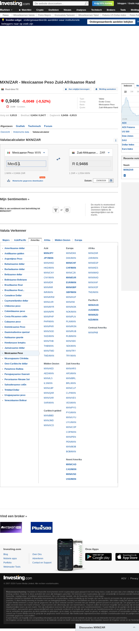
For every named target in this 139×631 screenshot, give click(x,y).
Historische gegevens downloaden (27, 181)
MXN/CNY (49, 272)
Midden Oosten (62, 240)
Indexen (128, 85)
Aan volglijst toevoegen (79, 89)
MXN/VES (71, 398)
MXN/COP (71, 427)
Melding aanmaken (107, 89)
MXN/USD (71, 474)
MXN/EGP (93, 263)
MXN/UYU (71, 417)
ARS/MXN (71, 373)
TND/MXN (93, 292)
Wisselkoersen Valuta (24, 15)
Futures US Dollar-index (114, 15)
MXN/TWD (49, 351)
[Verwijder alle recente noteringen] (124, 174)
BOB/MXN (71, 451)
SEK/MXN (71, 346)
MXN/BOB (71, 446)
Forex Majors (44, 15)
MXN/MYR (49, 307)
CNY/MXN (49, 277)
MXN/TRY (71, 351)
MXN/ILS (48, 378)
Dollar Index (128, 144)
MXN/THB (49, 341)
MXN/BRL (71, 378)
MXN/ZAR (93, 253)
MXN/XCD (49, 425)
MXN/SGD (49, 331)
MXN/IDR (48, 282)
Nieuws (67, 10)
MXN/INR (48, 287)
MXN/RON (71, 326)
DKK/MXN (71, 258)
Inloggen (121, 3)
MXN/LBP (48, 388)
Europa (78, 240)
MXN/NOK (71, 307)
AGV (123, 578)
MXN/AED (49, 368)
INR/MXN (48, 292)
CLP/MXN (71, 393)
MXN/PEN (71, 437)
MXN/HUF (71, 297)
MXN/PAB (93, 332)
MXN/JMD (49, 420)
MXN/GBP (71, 287)
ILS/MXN (48, 383)
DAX (124, 140)
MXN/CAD (71, 464)
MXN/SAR (49, 398)
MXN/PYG (71, 407)
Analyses (81, 10)
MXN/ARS (71, 368)
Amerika (35, 240)
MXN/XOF (93, 287)
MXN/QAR (49, 393)
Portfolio (7, 562)
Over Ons (37, 554)
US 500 (125, 131)
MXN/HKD (49, 263)
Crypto (39, 10)
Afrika (47, 240)
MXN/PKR (49, 326)
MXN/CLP (71, 388)
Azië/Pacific (20, 240)
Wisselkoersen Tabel (88, 15)
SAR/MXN (49, 402)
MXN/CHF (71, 263)
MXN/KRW (49, 297)
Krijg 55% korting (103, 3)
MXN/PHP (49, 316)
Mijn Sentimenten (13, 199)
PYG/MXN (71, 412)
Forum (48, 126)
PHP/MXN (49, 321)
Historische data (21, 132)
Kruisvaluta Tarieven (65, 15)
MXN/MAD (93, 272)
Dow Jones (127, 136)
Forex (6, 15)
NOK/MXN (71, 312)
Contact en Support (41, 562)
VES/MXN (71, 402)
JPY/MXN (48, 258)
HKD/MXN (49, 268)
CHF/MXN (71, 268)
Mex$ (12, 164)
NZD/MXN (93, 319)
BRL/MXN (71, 383)
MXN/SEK (71, 341)
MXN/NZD (93, 315)
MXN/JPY (48, 253)
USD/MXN (71, 479)
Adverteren (37, 558)
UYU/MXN (71, 422)
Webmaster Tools (11, 567)
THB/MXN (49, 346)
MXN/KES (93, 268)
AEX (124, 123)
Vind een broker (12, 516)
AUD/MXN (93, 310)
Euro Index (127, 149)
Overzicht (5, 132)
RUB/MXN (71, 336)
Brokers (111, 10)
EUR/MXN (71, 282)
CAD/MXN (71, 469)
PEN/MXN (71, 442)
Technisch (96, 10)
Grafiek (20, 126)
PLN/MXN (71, 321)
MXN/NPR (49, 312)
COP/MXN (71, 432)
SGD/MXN (49, 336)
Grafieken (54, 10)
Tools (123, 10)
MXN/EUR (71, 277)
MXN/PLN (71, 316)
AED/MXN (49, 373)
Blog (5, 554)
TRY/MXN (71, 355)
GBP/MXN (71, 292)
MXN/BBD (49, 415)
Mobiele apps (10, 558)
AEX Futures (128, 127)
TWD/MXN (49, 355)
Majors (6, 240)
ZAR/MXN (93, 258)
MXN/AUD (93, 305)
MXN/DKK (71, 253)
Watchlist (26, 10)
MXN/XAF (93, 282)
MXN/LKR (49, 302)
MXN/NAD (93, 277)
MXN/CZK (71, 272)
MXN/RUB (71, 331)
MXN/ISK (70, 302)
